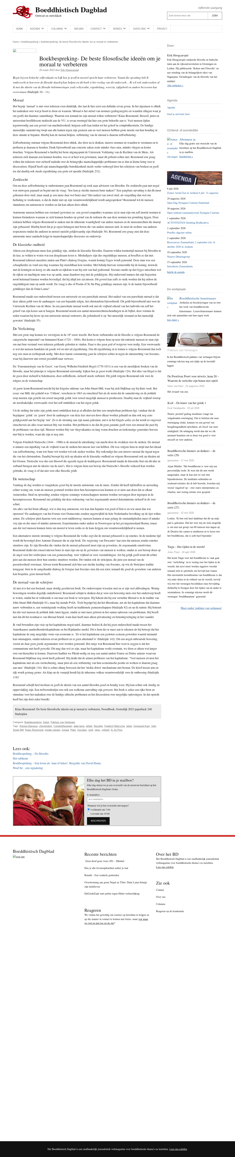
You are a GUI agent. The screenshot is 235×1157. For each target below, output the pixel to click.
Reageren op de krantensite (170, 911)
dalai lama (79, 726)
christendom (45, 726)
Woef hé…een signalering (28, 768)
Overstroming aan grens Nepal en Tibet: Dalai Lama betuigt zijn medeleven (115, 884)
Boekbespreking (29, 41)
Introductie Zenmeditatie (180, 266)
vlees (97, 730)
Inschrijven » (186, 156)
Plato (73, 730)
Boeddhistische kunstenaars (197, 298)
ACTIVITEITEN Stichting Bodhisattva (188, 222)
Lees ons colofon (164, 867)
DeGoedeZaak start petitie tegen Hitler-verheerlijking (112, 893)
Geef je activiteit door (178, 114)
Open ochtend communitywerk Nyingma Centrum (193, 212)
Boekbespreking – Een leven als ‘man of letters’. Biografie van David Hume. (57, 763)
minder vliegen (52, 730)
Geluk (46, 722)
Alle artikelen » (175, 85)
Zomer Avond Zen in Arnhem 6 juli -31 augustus (192, 193)
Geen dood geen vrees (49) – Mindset (104, 861)
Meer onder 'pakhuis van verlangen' (201, 608)
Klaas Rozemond (34, 730)
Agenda (171, 107)
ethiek (89, 726)
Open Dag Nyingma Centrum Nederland (188, 202)
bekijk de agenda (176, 272)
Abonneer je (187, 139)
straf (90, 730)
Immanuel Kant (141, 726)
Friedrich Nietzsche (114, 726)
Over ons (160, 897)
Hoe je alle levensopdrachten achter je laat (106, 868)
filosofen (98, 726)
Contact (160, 890)
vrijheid (105, 730)
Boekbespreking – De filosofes (30, 753)
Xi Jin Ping (116, 730)
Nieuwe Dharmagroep (178, 256)
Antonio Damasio (28, 726)
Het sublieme (20, 758)
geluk (129, 726)
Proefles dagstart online (179, 232)
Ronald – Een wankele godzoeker (101, 875)
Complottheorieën (63, 726)
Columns (160, 904)
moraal (65, 730)
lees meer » (173, 319)
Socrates (82, 730)
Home (16, 41)
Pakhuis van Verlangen (63, 722)
